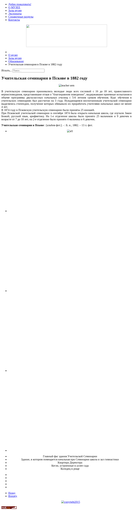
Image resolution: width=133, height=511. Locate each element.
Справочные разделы (20, 16)
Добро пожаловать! (19, 4)
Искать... (6, 70)
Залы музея (14, 10)
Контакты (14, 19)
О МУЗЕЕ (14, 7)
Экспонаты (15, 13)
